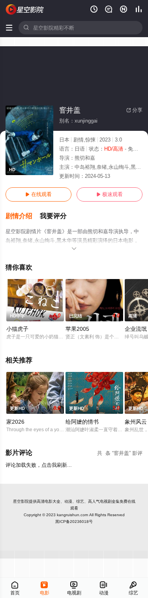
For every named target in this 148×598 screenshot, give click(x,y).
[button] (23, 216)
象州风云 (136, 422)
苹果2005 (77, 329)
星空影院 (21, 501)
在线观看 (38, 194)
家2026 (15, 422)
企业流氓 (136, 329)
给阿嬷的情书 (82, 422)
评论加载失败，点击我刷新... (39, 465)
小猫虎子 (17, 329)
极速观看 (109, 194)
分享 (134, 110)
